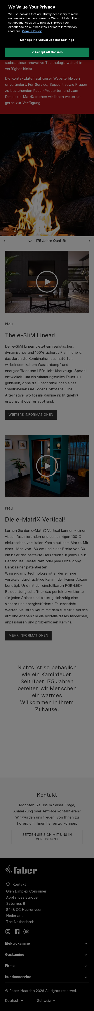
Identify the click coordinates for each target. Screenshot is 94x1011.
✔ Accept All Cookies (47, 52)
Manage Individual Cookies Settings (47, 39)
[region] (47, 30)
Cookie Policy (32, 31)
